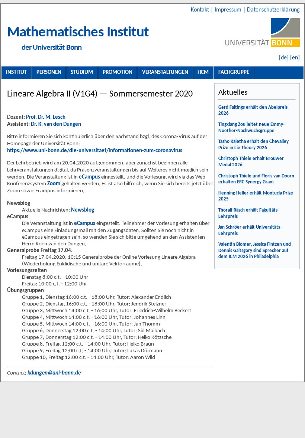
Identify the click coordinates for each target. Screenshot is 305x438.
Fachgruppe (233, 72)
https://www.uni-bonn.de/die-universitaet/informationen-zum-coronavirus (94, 151)
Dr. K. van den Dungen (56, 124)
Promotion (117, 72)
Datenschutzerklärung (273, 10)
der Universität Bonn (51, 48)
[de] (284, 58)
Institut (16, 72)
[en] (295, 58)
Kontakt (201, 10)
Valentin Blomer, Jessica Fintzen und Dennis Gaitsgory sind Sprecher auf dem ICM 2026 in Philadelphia (254, 250)
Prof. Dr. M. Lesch (45, 117)
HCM (203, 72)
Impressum (229, 10)
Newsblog (82, 210)
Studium (82, 72)
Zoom (53, 184)
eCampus (89, 177)
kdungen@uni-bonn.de (54, 373)
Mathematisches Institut (78, 33)
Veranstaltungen (165, 72)
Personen (48, 72)
